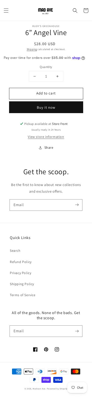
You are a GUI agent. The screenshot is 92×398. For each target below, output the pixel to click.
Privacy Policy (20, 273)
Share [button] (48, 147)
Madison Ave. (39, 388)
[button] (6, 10)
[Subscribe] (76, 204)
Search (15, 250)
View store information (46, 136)
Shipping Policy (22, 284)
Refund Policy (21, 262)
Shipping (32, 49)
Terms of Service (23, 295)
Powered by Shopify (57, 388)
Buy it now (46, 107)
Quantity (46, 67)
